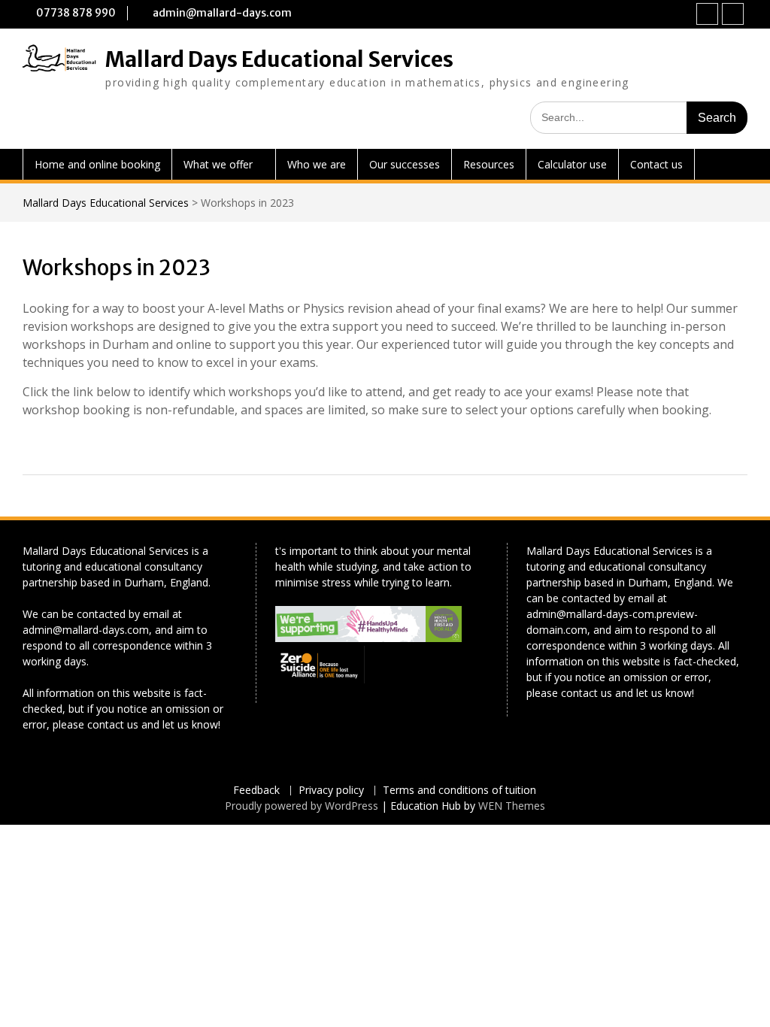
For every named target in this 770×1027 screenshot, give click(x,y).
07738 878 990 (76, 13)
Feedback (256, 790)
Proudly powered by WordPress (301, 805)
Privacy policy (331, 790)
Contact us (656, 164)
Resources (488, 164)
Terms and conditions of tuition (459, 790)
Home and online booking (97, 164)
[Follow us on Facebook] (707, 14)
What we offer (218, 164)
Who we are (316, 164)
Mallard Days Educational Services (279, 59)
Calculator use (572, 164)
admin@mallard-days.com (222, 13)
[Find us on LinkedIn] (733, 14)
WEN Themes (511, 805)
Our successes (404, 164)
